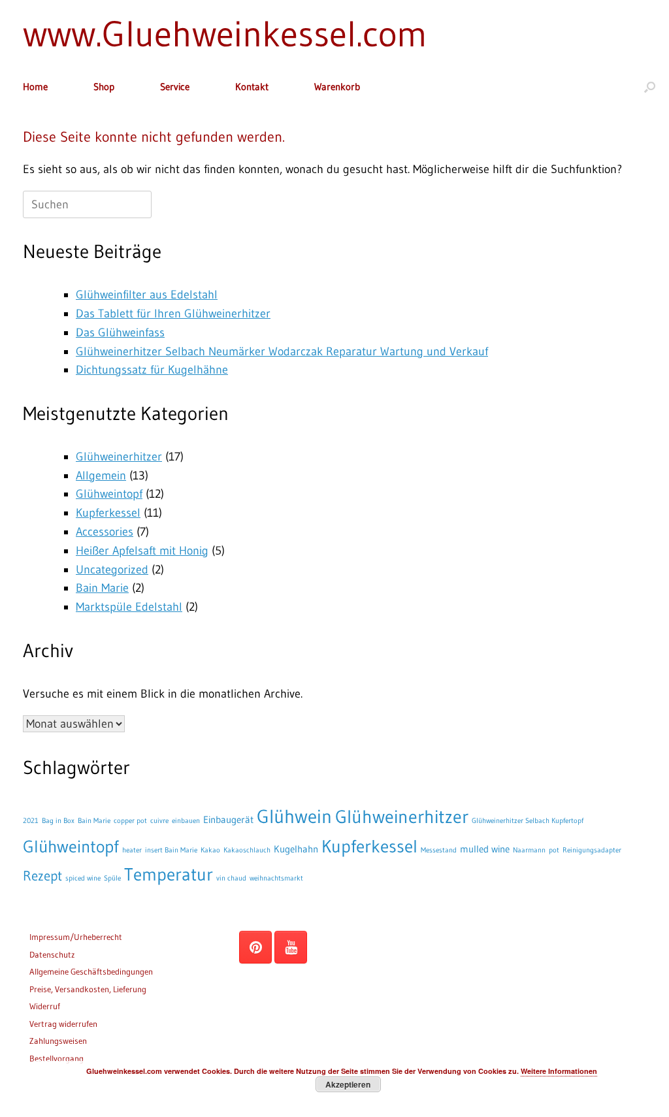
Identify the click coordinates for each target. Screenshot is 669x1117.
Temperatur (168, 874)
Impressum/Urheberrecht (75, 936)
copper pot (130, 821)
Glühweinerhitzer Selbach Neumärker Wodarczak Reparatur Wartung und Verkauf (282, 351)
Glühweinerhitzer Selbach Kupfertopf (527, 821)
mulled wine (485, 849)
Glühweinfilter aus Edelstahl (147, 294)
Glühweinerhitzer (119, 456)
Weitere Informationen (559, 1071)
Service (174, 86)
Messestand (439, 850)
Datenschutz (51, 954)
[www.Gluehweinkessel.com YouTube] (290, 947)
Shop (103, 86)
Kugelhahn (296, 849)
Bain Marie (102, 588)
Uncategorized (112, 569)
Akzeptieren (347, 1084)
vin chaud (231, 878)
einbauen (186, 821)
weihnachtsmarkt (276, 878)
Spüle (112, 878)
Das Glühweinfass (120, 332)
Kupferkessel (108, 513)
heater (132, 850)
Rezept (42, 875)
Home (35, 86)
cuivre (159, 821)
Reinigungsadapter (592, 850)
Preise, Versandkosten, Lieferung (87, 989)
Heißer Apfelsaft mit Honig (142, 550)
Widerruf (44, 1006)
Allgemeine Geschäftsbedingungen (91, 971)
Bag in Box (58, 821)
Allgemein (101, 475)
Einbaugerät (228, 819)
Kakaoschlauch (246, 850)
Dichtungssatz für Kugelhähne (152, 370)
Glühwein (294, 816)
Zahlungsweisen (58, 1040)
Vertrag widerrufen (63, 1023)
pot (554, 850)
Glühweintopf (109, 494)
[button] (649, 87)
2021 (31, 821)
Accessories (104, 532)
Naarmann (529, 850)
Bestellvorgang (56, 1058)
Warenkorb (337, 86)
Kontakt (252, 86)
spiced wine (83, 878)
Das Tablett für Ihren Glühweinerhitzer (173, 313)
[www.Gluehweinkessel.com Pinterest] (255, 947)
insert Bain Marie (171, 850)
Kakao (210, 850)
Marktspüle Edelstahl (129, 607)
